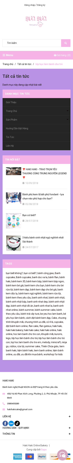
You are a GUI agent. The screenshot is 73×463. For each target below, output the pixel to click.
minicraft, (56, 342)
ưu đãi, (17, 354)
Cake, (55, 318)
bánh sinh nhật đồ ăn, (22, 305)
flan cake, (34, 326)
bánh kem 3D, (18, 281)
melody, (46, 342)
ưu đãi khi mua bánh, (32, 354)
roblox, (13, 346)
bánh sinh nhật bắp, (16, 301)
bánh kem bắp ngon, (53, 281)
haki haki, (57, 326)
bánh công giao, (46, 273)
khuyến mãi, (47, 334)
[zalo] (11, 423)
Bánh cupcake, (24, 277)
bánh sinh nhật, (57, 297)
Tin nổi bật (12, 159)
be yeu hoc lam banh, (51, 313)
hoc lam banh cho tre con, (27, 334)
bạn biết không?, (14, 273)
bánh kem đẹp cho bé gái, (43, 289)
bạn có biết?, (30, 273)
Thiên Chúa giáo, (50, 346)
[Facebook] (5, 423)
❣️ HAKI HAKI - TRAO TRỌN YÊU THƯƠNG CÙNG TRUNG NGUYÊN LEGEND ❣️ (44, 173)
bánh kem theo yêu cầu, (18, 297)
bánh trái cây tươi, (30, 313)
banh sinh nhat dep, (37, 301)
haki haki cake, (31, 330)
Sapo (44, 449)
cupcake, (59, 322)
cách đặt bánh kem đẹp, (38, 318)
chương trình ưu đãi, (35, 322)
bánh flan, (53, 277)
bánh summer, (26, 309)
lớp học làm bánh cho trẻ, (25, 338)
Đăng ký (41, 5)
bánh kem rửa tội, (52, 293)
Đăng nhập (29, 5)
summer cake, (33, 346)
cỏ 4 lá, (50, 322)
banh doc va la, (40, 277)
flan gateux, (45, 326)
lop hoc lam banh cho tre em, (26, 342)
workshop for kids (53, 354)
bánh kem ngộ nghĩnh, (30, 293)
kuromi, (58, 334)
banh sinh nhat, (40, 297)
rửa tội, (21, 346)
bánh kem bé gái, (15, 285)
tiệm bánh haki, (25, 350)
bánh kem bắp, (34, 281)
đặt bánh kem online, (17, 326)
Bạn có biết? (29, 215)
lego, (8, 338)
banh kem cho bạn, (35, 285)
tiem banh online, (43, 350)
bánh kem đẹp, (22, 289)
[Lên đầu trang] (62, 455)
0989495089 (13, 403)
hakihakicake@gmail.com (19, 409)
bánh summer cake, (45, 309)
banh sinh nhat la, (43, 305)
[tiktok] (17, 423)
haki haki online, (48, 330)
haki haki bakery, (14, 330)
